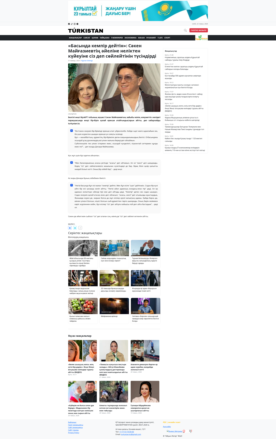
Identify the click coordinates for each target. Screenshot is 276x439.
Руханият (151, 38)
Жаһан (141, 38)
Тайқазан (104, 38)
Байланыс (72, 422)
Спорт (167, 38)
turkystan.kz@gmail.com (131, 434)
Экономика (130, 38)
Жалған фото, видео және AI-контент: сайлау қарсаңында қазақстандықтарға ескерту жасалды (183, 96)
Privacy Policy (73, 432)
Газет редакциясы (75, 425)
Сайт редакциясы (75, 427)
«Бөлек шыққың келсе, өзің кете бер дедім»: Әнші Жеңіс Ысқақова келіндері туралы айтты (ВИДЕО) (184, 108)
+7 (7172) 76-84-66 (126, 432)
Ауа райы (167, 426)
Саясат (86, 38)
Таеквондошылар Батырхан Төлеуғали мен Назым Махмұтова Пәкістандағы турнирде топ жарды (184, 129)
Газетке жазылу (198, 30)
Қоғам (95, 38)
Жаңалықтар (75, 38)
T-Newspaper (117, 38)
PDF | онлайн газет (171, 422)
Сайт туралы (73, 430)
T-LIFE (160, 38)
